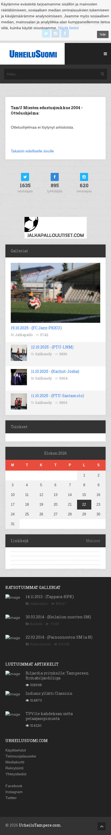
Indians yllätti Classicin (49, 693)
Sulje (103, 34)
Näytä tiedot (68, 28)
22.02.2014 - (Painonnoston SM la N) (59, 637)
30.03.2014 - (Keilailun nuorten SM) (58, 616)
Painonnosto (40, 644)
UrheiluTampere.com (40, 825)
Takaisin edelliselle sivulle (32, 151)
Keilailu (36, 623)
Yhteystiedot (15, 774)
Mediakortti (14, 762)
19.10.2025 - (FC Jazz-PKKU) (36, 327)
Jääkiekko (39, 603)
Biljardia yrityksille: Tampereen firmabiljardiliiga (57, 675)
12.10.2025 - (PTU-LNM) (52, 347)
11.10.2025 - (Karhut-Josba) (55, 371)
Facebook (13, 786)
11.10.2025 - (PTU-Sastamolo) (57, 395)
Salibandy (43, 353)
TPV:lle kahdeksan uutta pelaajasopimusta (49, 716)
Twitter (11, 798)
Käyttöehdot (15, 750)
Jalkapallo (24, 334)
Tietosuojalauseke (20, 756)
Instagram (14, 792)
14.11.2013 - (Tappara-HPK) (50, 596)
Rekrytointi (14, 768)
